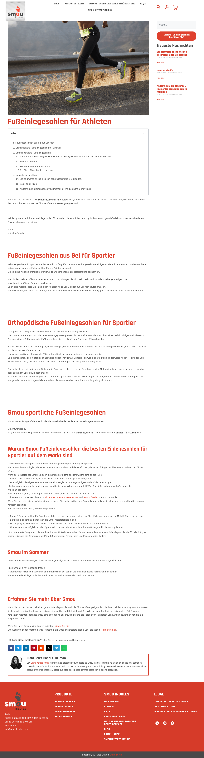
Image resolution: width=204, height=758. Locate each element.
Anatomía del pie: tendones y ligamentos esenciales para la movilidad (55, 189)
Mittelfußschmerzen (55, 497)
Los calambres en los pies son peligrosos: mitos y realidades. (50, 179)
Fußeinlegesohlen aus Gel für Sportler (34, 142)
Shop (57, 3)
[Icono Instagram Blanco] (157, 723)
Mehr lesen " (161, 62)
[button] (158, 6)
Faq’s (143, 3)
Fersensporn (72, 497)
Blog (107, 729)
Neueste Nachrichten (26, 175)
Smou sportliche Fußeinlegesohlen (33, 152)
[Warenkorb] (176, 7)
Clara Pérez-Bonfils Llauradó (38, 170)
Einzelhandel (112, 734)
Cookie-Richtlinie (164, 706)
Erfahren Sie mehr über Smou (35, 166)
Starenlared (116, 754)
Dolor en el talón (28, 184)
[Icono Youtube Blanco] (164, 723)
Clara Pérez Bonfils (40, 662)
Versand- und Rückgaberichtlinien (175, 711)
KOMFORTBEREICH (65, 711)
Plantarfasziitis (91, 497)
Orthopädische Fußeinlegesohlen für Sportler (38, 147)
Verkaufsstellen (74, 3)
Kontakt (109, 706)
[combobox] (176, 25)
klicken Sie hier (62, 626)
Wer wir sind (112, 701)
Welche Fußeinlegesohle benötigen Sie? (112, 3)
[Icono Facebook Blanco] (172, 723)
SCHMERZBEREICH (65, 701)
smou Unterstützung (100, 10)
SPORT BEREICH (63, 716)
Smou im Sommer (29, 161)
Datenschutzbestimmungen (171, 701)
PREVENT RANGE (64, 706)
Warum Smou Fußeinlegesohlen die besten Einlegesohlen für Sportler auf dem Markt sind (65, 156)
